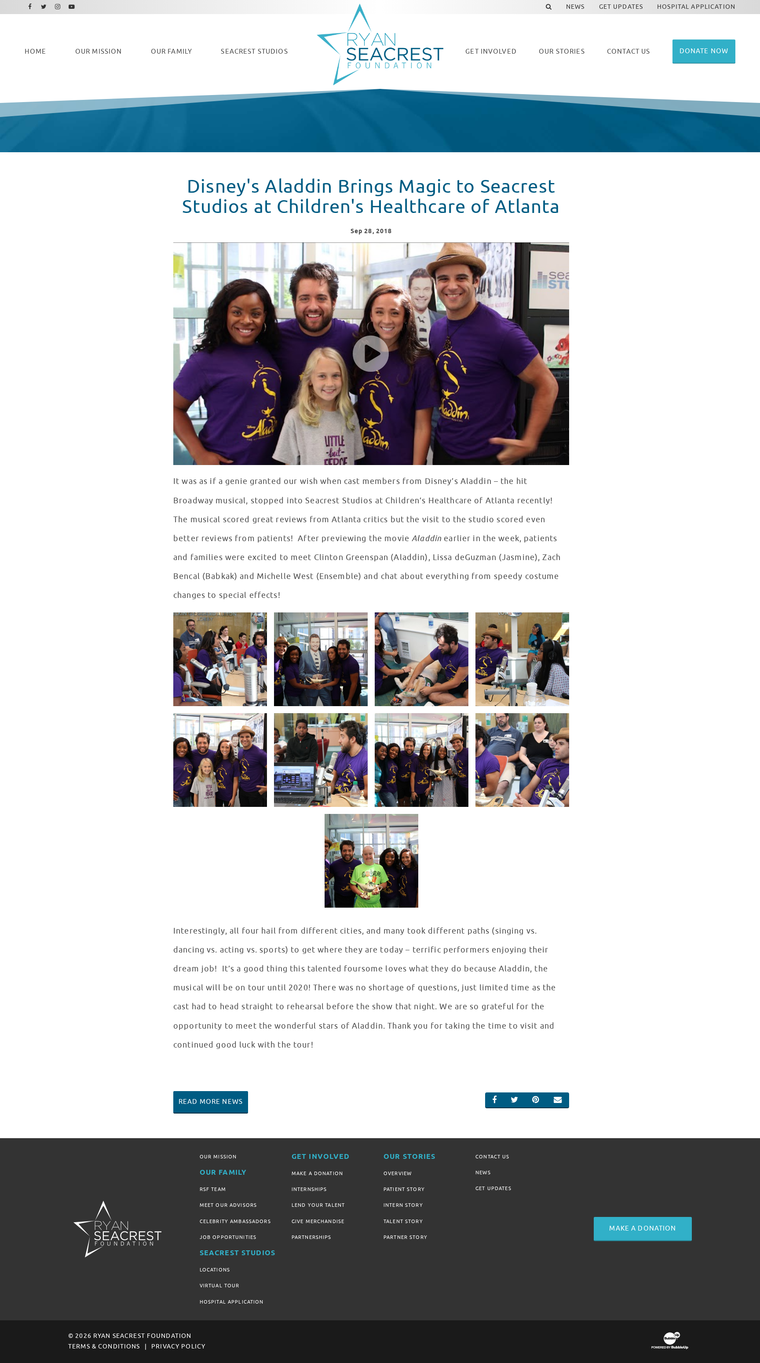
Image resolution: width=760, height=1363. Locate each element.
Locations (215, 1270)
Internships (309, 1189)
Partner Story (406, 1237)
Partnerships (312, 1237)
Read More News (211, 1101)
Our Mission (218, 1157)
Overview (398, 1173)
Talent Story (403, 1221)
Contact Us (492, 1157)
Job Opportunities (228, 1237)
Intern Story (403, 1205)
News (483, 1172)
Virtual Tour (220, 1285)
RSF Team (213, 1189)
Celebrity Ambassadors (235, 1221)
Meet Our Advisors (228, 1205)
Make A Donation (317, 1173)
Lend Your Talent (318, 1205)
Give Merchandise (318, 1221)
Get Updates (493, 1188)
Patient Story (404, 1189)
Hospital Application (232, 1302)
